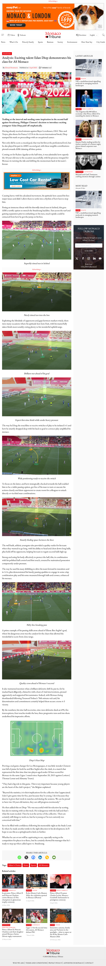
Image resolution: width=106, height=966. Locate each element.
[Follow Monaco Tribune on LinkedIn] (94, 259)
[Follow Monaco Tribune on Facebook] (83, 259)
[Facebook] (33, 857)
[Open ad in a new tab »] (53, 16)
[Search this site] (103, 35)
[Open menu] (2, 33)
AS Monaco (43, 865)
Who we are (18, 963)
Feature (7, 53)
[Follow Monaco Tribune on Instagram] (88, 259)
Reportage (6, 925)
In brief (5, 890)
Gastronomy (88, 172)
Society (60, 42)
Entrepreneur (87, 139)
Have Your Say (86, 42)
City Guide (100, 42)
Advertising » (36, 170)
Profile (78, 139)
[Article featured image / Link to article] (36, 916)
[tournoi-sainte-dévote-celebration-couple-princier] (12, 916)
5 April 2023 (33, 67)
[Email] (54, 857)
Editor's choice (14, 865)
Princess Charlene (8, 927)
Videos (12, 35)
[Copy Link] (47, 857)
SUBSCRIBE (89, 251)
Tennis (34, 890)
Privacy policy (55, 963)
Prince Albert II (62, 890)
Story (52, 925)
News (3, 42)
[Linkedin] (40, 857)
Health (83, 78)
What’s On (14, 42)
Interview (79, 172)
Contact (89, 963)
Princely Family (28, 42)
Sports (40, 42)
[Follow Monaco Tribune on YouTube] (100, 259)
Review (28, 925)
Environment (72, 42)
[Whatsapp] (19, 857)
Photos (28, 890)
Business (50, 42)
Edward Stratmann (11, 67)
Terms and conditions (36, 963)
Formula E (12, 890)
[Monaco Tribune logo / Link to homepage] (53, 35)
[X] (26, 857)
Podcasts (23, 35)
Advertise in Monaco (73, 963)
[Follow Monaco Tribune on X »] (77, 259)
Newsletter (82, 35)
